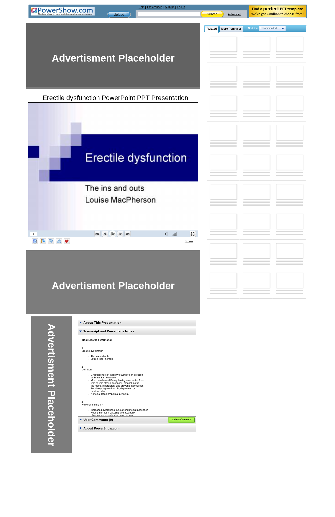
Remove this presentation (35, 241)
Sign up (170, 7)
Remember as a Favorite (67, 241)
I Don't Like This (51, 241)
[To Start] (97, 233)
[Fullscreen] (192, 233)
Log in (181, 7)
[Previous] (105, 233)
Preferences (154, 7)
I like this (59, 241)
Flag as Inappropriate (43, 241)
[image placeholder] (223, 44)
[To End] (127, 233)
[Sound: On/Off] (167, 233)
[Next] (120, 233)
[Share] (182, 241)
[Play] (112, 233)
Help (141, 7)
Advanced (234, 14)
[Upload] (119, 14)
